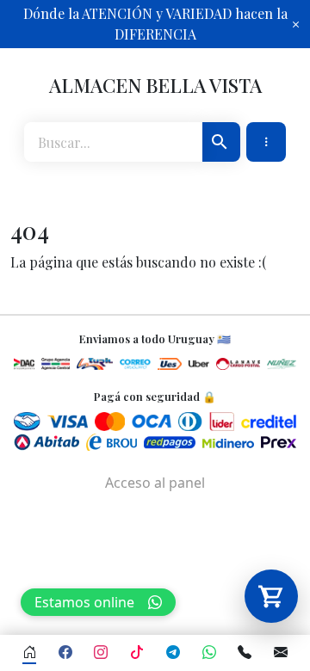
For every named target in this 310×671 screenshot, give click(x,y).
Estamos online (84, 602)
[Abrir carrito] (271, 596)
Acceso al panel (155, 482)
